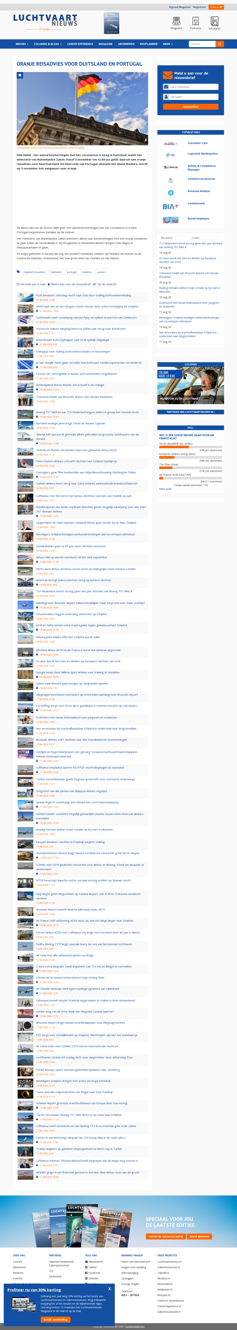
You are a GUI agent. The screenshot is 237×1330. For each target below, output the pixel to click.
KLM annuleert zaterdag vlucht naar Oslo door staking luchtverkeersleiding (83, 295)
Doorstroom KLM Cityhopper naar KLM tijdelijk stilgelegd (72, 340)
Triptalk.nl (163, 1273)
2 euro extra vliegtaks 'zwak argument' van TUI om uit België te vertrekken (84, 966)
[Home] (45, 22)
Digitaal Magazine (180, 7)
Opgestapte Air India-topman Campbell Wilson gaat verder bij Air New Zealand (86, 522)
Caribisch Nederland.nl (170, 1300)
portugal (71, 272)
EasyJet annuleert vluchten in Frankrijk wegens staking (70, 842)
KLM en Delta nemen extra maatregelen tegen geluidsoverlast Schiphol (81, 625)
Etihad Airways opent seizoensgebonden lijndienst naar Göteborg (78, 1070)
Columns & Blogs (47, 44)
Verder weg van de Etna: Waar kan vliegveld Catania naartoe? (75, 1011)
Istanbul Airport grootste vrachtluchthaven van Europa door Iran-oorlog (81, 1103)
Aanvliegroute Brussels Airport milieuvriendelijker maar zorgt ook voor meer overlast (90, 603)
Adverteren (19, 1267)
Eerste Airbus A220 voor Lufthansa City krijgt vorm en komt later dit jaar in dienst (88, 932)
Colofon (18, 1278)
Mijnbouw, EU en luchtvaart (180, 398)
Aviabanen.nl (164, 1289)
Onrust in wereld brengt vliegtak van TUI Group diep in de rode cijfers (80, 1137)
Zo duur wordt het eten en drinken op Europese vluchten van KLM (78, 661)
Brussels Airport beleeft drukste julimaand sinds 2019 (70, 909)
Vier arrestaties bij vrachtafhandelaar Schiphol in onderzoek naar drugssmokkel (86, 728)
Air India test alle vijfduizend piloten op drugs (65, 955)
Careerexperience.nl (169, 1306)
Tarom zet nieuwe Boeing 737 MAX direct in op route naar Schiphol (78, 1115)
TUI (51, 1271)
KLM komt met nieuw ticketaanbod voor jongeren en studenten (76, 717)
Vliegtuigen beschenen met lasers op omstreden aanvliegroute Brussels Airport (87, 694)
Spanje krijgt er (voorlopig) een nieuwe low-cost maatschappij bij (77, 802)
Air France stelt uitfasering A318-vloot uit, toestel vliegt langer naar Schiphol (84, 920)
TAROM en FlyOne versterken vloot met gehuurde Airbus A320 (76, 450)
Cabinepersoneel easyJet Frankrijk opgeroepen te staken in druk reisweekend (85, 1000)
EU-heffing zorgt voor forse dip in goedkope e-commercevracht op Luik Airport (86, 705)
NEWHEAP (55, 1276)
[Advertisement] (82, 198)
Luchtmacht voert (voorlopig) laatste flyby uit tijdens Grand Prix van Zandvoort (86, 317)
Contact (17, 1261)
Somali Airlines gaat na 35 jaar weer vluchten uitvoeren (71, 546)
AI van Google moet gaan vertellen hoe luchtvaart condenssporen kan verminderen (89, 362)
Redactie (18, 1273)
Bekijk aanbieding (56, 1319)
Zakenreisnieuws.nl (168, 1267)
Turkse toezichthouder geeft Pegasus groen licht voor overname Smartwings (85, 779)
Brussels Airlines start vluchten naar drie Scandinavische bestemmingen (81, 739)
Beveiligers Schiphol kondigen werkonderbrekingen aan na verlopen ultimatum (85, 534)
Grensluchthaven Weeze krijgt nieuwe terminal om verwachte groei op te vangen (87, 853)
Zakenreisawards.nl (168, 1311)
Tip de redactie (106, 284)
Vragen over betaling (133, 1267)
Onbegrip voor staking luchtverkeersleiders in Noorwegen (73, 351)
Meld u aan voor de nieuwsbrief (71, 284)
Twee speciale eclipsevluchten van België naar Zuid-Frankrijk (74, 1092)
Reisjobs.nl (163, 1295)
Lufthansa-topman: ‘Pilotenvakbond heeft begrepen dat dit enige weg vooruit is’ (87, 1160)
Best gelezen (166, 238)
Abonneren (126, 44)
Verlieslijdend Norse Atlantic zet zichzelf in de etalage (70, 385)
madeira (86, 272)
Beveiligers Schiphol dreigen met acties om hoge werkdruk (73, 1081)
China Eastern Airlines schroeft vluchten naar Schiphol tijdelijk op (76, 461)
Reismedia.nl (164, 1284)
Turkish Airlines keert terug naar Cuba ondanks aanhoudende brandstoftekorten (87, 483)
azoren (101, 272)
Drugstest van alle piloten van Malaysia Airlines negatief (71, 791)
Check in (214, 7)
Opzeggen (127, 1278)
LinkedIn (93, 1278)
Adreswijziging (129, 1273)
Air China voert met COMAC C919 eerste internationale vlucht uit (77, 1046)
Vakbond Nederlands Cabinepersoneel (61, 1263)
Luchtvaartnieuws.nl (169, 1261)
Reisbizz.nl (163, 1278)
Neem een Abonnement (135, 1261)
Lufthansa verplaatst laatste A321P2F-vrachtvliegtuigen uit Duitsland (80, 767)
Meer (167, 44)
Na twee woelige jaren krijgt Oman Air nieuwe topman (70, 423)
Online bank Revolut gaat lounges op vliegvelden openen (72, 683)
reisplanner (149, 44)
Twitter (92, 1267)
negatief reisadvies (34, 272)
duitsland (56, 272)
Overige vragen (130, 1284)
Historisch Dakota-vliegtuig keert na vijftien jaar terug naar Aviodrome (81, 328)
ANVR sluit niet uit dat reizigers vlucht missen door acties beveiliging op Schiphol (87, 306)
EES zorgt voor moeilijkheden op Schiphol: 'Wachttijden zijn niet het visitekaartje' (87, 1035)
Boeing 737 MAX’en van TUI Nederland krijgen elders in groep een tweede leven (87, 412)
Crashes (196, 238)
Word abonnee (199, 1236)
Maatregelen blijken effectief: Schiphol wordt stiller (68, 637)
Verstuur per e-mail (32, 284)
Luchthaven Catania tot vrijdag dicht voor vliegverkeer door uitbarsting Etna (84, 1057)
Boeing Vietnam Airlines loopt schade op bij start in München (74, 829)
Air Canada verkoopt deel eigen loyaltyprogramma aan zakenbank (77, 988)
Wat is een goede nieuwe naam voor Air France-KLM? (186, 436)
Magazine (106, 44)
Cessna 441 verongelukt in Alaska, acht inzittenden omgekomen (76, 374)
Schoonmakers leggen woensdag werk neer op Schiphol (71, 614)
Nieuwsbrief (96, 1261)
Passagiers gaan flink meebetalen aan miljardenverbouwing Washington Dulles (86, 472)
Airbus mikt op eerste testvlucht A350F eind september (71, 557)
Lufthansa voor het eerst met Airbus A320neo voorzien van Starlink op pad (83, 496)
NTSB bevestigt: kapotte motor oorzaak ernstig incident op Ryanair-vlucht (83, 880)
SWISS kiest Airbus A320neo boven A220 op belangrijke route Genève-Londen (86, 569)
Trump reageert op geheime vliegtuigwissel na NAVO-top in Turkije (79, 1149)
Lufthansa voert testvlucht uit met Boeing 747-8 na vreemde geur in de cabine (86, 1126)
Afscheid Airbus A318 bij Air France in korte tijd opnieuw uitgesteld (78, 650)
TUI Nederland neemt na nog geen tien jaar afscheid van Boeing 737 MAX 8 (84, 591)
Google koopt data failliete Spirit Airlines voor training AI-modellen (78, 672)
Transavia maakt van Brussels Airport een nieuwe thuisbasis (74, 397)
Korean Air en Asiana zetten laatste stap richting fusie (70, 977)
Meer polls (165, 489)
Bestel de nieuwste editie (166, 1236)
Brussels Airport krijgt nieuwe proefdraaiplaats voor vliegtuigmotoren (80, 1022)
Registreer (199, 7)
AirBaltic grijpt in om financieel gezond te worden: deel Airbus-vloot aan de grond (87, 1172)
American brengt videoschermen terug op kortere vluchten (73, 580)
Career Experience (80, 44)
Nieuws (21, 44)
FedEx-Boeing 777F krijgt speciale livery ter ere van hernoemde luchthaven (84, 944)
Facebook (94, 1273)
